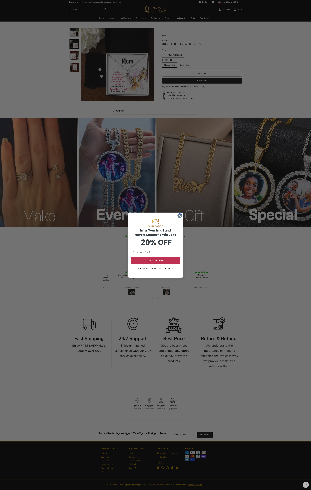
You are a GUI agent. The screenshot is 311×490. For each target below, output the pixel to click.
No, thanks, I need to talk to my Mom (155, 268)
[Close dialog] (180, 216)
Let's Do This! (155, 260)
